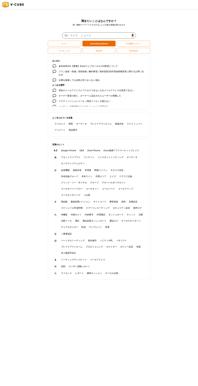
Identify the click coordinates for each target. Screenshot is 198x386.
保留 (138, 246)
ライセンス (60, 123)
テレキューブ (64, 50)
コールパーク (108, 188)
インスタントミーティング (111, 157)
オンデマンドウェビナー (73, 163)
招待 (123, 201)
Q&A (81, 150)
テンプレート (95, 226)
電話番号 (73, 129)
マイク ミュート (134, 123)
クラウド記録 (125, 176)
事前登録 (114, 201)
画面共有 (119, 123)
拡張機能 (65, 170)
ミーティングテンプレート (74, 259)
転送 (83, 226)
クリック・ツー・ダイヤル (74, 182)
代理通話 (101, 214)
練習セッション (94, 273)
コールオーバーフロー (72, 188)
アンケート (60, 129)
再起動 (64, 201)
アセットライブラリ (70, 157)
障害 (71, 123)
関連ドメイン (100, 170)
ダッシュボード (116, 214)
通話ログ (114, 220)
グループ (94, 182)
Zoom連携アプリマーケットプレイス (121, 150)
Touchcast (133, 50)
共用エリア (100, 176)
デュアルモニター (69, 226)
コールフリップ (125, 188)
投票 (107, 226)
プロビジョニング (94, 246)
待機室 (64, 214)
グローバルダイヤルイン (114, 182)
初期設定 (133, 201)
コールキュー (92, 188)
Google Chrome (68, 150)
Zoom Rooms (93, 150)
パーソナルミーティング (73, 240)
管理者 (88, 170)
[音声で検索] (133, 35)
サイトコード (99, 201)
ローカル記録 (111, 273)
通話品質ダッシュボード (94, 220)
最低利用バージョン (80, 201)
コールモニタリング (70, 194)
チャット (131, 214)
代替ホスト (76, 214)
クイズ (113, 176)
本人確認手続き (68, 252)
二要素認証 (66, 233)
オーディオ (81, 123)
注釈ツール (66, 220)
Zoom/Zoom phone (99, 43)
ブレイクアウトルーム (101, 123)
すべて (64, 43)
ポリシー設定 (126, 246)
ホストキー (111, 246)
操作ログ (137, 207)
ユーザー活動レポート (79, 266)
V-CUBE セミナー (133, 43)
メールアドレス (97, 259)
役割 (63, 266)
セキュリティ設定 (121, 207)
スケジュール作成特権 (72, 207)
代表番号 (89, 214)
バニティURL (106, 240)
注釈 (141, 214)
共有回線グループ (69, 176)
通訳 (77, 220)
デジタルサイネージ (131, 220)
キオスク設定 (117, 170)
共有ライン (86, 176)
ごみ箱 (87, 194)
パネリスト (121, 240)
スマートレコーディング (98, 207)
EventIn (99, 50)
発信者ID (92, 240)
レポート (79, 273)
